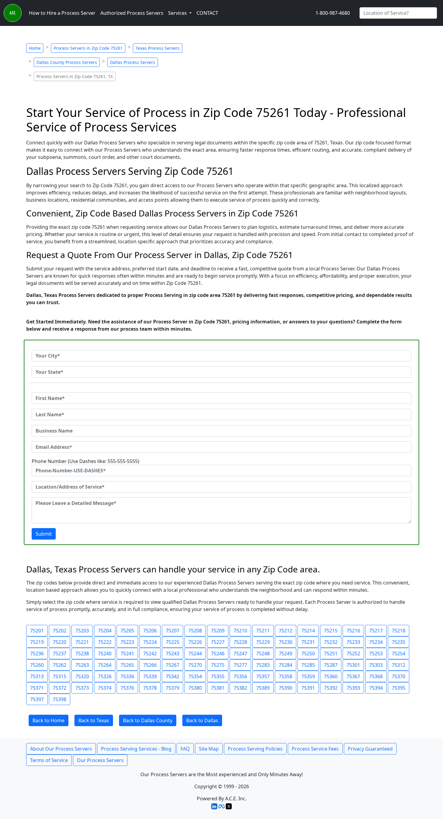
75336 (127, 676)
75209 (218, 630)
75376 (127, 688)
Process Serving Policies (255, 748)
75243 (172, 653)
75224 (150, 642)
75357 (263, 676)
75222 (105, 642)
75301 (353, 665)
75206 (150, 630)
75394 (376, 688)
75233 (353, 642)
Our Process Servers (100, 760)
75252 (353, 653)
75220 (59, 642)
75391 (308, 688)
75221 (82, 642)
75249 (285, 653)
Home (35, 48)
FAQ (185, 748)
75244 (195, 653)
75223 (127, 642)
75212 (285, 630)
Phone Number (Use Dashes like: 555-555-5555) (85, 461)
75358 (285, 676)
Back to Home (48, 720)
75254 (398, 653)
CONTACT (207, 13)
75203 (82, 630)
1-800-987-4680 (333, 13)
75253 (376, 653)
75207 (172, 630)
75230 (285, 642)
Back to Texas (93, 720)
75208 (195, 630)
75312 (398, 665)
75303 (376, 665)
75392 (331, 688)
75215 (331, 630)
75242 (150, 653)
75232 (331, 642)
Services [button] (178, 13)
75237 (59, 653)
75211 (263, 630)
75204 (105, 630)
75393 (353, 688)
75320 (82, 676)
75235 (398, 642)
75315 (59, 676)
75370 (398, 676)
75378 (150, 688)
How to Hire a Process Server (62, 13)
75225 (172, 642)
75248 (263, 653)
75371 (37, 688)
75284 (285, 665)
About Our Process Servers (61, 748)
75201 (37, 630)
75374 (105, 688)
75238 (82, 653)
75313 (37, 676)
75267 (172, 665)
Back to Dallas (202, 720)
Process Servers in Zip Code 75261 (88, 48)
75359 (308, 676)
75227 (218, 642)
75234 (376, 642)
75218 (398, 630)
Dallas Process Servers (132, 62)
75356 (240, 676)
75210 (240, 630)
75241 (127, 653)
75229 (263, 642)
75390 (285, 688)
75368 (376, 676)
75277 (240, 665)
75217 (376, 630)
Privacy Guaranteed (370, 748)
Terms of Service (49, 760)
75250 (308, 653)
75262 (59, 665)
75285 (308, 665)
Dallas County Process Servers (66, 62)
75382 (240, 688)
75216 (353, 630)
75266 (150, 665)
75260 (37, 665)
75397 (37, 699)
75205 (127, 630)
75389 (263, 688)
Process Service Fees (315, 748)
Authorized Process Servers (131, 13)
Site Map (209, 748)
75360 (331, 676)
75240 (105, 653)
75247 (240, 653)
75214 (308, 630)
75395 (398, 688)
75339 (150, 676)
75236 (37, 653)
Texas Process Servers (158, 48)
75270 (195, 665)
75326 (105, 676)
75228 (240, 642)
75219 (37, 642)
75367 (353, 676)
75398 (59, 699)
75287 (331, 665)
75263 (82, 665)
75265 (127, 665)
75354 (195, 676)
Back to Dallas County (147, 720)
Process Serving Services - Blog (136, 748)
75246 (218, 653)
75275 (218, 665)
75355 (218, 676)
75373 (82, 688)
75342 (172, 676)
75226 (195, 642)
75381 (218, 688)
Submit (44, 534)
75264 (105, 665)
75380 (195, 688)
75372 (59, 688)
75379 (172, 688)
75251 (331, 653)
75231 (308, 642)
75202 (59, 630)
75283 (263, 665)
